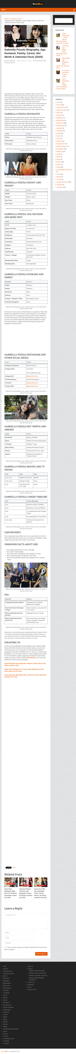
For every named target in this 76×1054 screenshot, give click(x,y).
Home (29, 987)
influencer (59, 151)
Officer (58, 159)
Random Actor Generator (37, 970)
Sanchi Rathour (10, 60)
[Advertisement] (26, 79)
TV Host (59, 179)
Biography (59, 118)
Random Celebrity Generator (38, 975)
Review (58, 164)
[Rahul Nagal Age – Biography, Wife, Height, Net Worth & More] (58, 60)
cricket (58, 133)
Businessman (60, 125)
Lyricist (58, 154)
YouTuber (59, 187)
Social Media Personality (64, 169)
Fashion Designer (61, 146)
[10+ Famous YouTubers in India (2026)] (58, 72)
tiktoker (58, 177)
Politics (58, 162)
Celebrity (59, 128)
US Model (59, 184)
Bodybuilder (60, 120)
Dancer (58, 136)
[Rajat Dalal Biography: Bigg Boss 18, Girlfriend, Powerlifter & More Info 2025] (11, 882)
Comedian (59, 131)
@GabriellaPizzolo (32, 376)
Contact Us (31, 982)
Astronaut (59, 115)
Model (58, 156)
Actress (58, 105)
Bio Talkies (4, 1051)
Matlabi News (31, 657)
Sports (58, 174)
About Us (30, 966)
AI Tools (30, 968)
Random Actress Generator (37, 973)
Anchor (58, 112)
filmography (60, 149)
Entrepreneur (60, 143)
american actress (9, 62)
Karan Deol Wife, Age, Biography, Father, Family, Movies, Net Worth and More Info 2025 (40, 893)
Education (59, 141)
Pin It (14, 867)
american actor (61, 107)
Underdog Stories (40, 60)
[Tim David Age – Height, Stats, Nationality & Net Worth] (58, 47)
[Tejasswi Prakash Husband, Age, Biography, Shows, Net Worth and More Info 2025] (26, 882)
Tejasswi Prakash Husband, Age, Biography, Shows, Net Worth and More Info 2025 (25, 893)
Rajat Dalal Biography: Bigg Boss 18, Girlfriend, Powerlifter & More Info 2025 (10, 893)
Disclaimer (31, 984)
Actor (58, 102)
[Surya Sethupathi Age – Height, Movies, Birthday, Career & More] (58, 80)
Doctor (58, 138)
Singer (58, 167)
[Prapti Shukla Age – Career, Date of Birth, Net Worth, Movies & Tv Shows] (58, 35)
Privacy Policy (32, 989)
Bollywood (59, 123)
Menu (3, 9)
